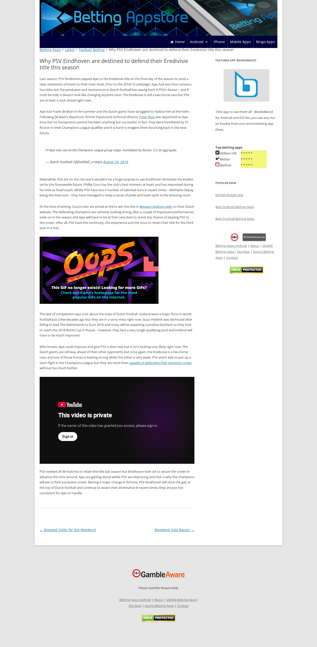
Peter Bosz (147, 117)
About (254, 245)
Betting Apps (50, 49)
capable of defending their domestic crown (160, 363)
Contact (232, 257)
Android (196, 41)
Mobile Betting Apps (181, 599)
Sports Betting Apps (159, 605)
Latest (70, 49)
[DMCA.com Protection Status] (246, 272)
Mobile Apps (240, 41)
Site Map (243, 251)
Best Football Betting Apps (234, 218)
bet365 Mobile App (229, 195)
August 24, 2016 (115, 161)
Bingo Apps (265, 41)
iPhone (219, 41)
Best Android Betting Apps (234, 207)
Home (180, 41)
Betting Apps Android (231, 245)
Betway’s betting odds (156, 207)
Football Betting (92, 49)
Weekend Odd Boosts (174, 529)
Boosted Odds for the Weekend (68, 529)
